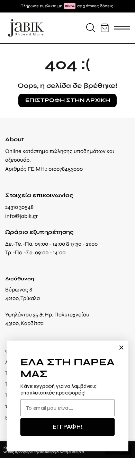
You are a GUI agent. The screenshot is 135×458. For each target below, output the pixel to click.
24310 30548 (19, 207)
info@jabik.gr (21, 216)
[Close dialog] (121, 347)
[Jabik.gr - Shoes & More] (26, 28)
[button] (90, 28)
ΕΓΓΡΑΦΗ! (68, 427)
